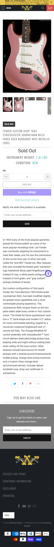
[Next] (48, 56)
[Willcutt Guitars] (27, 8)
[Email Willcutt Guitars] (34, 506)
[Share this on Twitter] (15, 383)
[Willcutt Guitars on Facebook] (19, 506)
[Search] (43, 8)
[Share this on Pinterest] (30, 383)
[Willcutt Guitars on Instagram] (29, 506)
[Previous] (5, 56)
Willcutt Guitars (15, 523)
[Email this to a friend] (38, 383)
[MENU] (1, 8)
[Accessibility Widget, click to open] (48, 273)
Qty (4, 170)
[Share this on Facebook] (22, 383)
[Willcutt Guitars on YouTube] (24, 506)
